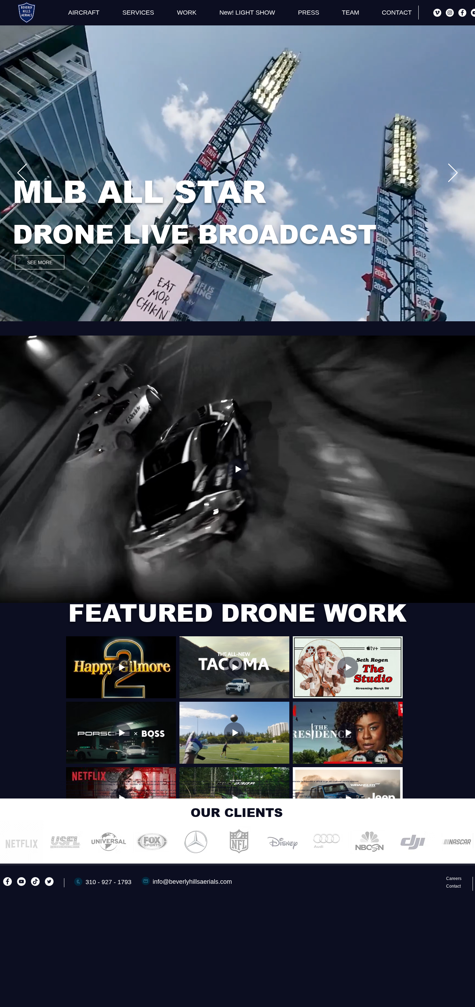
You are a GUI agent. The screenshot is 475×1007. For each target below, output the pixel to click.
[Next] (453, 173)
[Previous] (22, 173)
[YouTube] (21, 881)
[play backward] (8, 842)
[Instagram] (450, 13)
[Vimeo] (437, 13)
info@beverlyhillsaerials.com (192, 881)
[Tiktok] (35, 881)
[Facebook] (462, 13)
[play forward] (466, 842)
